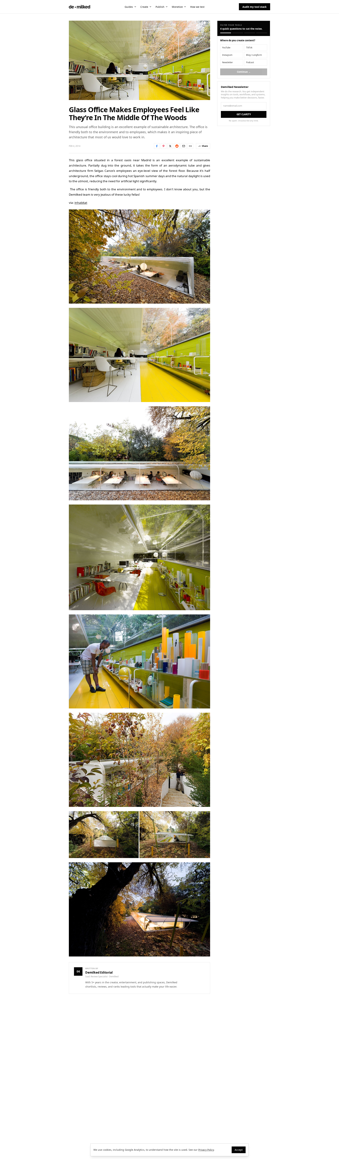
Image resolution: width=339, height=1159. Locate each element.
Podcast (250, 62)
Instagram (227, 54)
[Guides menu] (135, 6)
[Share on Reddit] (177, 146)
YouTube (226, 47)
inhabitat (81, 203)
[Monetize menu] (185, 6)
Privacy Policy (206, 1149)
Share (205, 145)
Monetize (177, 6)
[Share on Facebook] (157, 146)
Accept (239, 1149)
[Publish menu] (166, 6)
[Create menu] (150, 6)
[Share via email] (183, 146)
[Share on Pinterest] (163, 146)
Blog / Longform (254, 54)
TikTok (249, 47)
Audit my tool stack (254, 6)
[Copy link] (190, 146)
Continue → (244, 71)
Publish (160, 6)
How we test (197, 6)
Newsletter (227, 62)
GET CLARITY (244, 114)
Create (144, 6)
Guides (129, 6)
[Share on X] (170, 146)
